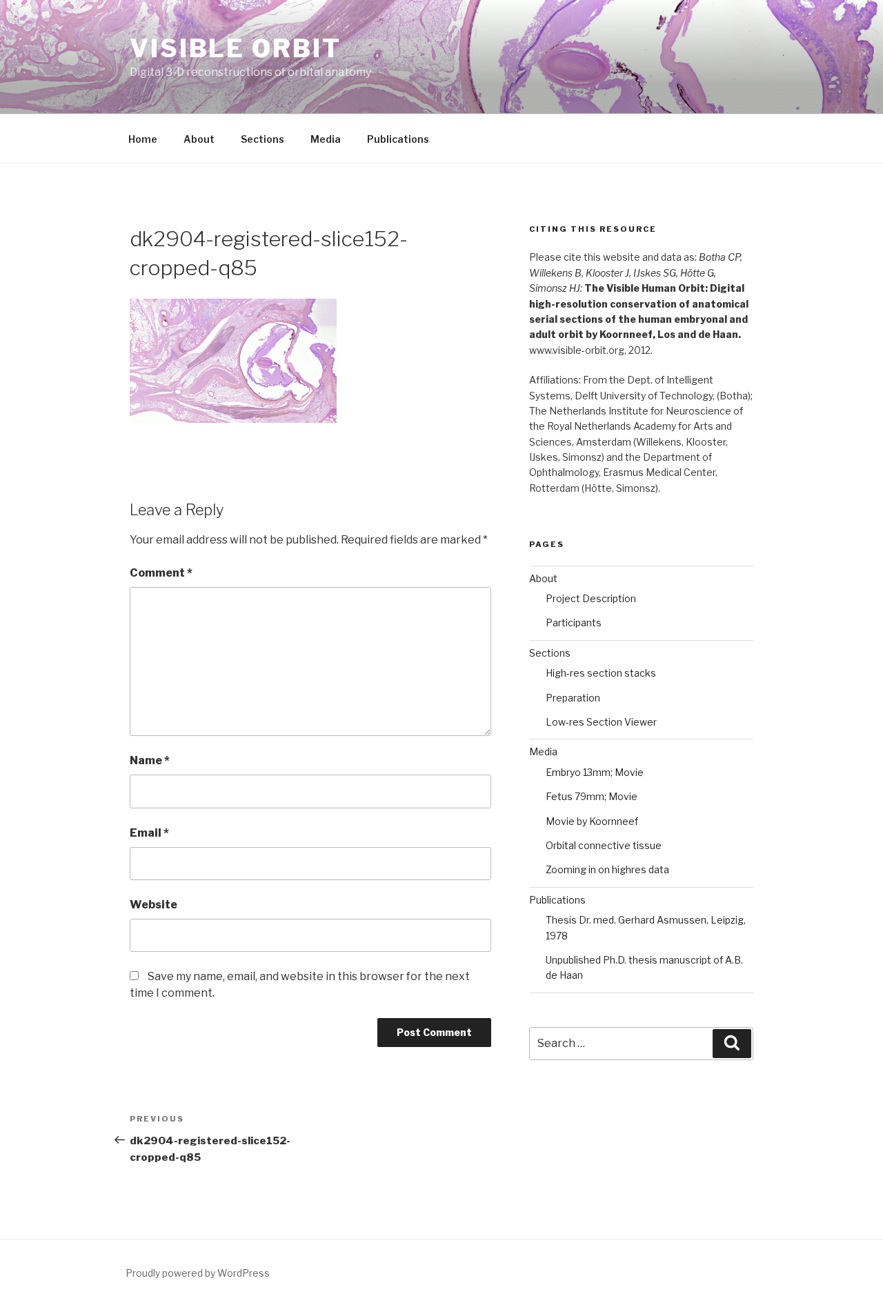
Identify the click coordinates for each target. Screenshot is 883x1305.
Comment (161, 572)
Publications (398, 139)
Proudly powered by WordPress (198, 1273)
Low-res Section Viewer (601, 722)
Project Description (591, 598)
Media (325, 139)
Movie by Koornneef (592, 821)
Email (149, 832)
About (199, 139)
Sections (262, 139)
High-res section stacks (601, 673)
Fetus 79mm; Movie (591, 796)
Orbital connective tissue (604, 845)
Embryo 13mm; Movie (595, 772)
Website (153, 904)
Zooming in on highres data (607, 869)
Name (150, 760)
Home (142, 139)
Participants (574, 622)
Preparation (573, 698)
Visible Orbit (235, 48)
